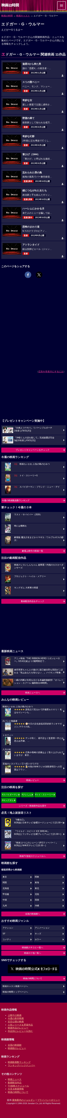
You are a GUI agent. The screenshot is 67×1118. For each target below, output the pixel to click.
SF (4, 934)
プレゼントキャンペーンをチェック (32, 450)
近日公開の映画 (16, 1021)
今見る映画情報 (16, 1089)
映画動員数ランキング (19, 1062)
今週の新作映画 (16, 1018)
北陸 (37, 894)
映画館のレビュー (17, 1048)
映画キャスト (23, 15)
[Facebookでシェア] (28, 275)
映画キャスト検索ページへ (15, 986)
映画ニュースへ (32, 692)
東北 (37, 888)
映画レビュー (32, 780)
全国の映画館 (14, 1045)
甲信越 (6, 894)
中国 (5, 900)
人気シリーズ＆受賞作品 (20, 1024)
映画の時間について (32, 978)
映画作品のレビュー (18, 1028)
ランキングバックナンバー (21, 1065)
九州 (5, 906)
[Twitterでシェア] (39, 275)
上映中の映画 (14, 1015)
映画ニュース (14, 1079)
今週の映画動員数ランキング (15, 500)
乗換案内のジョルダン (23, 1100)
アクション (8, 928)
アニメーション (42, 928)
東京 (5, 877)
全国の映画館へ (32, 914)
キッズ (38, 934)
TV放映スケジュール (18, 1086)
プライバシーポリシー (48, 1100)
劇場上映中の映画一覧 (32, 551)
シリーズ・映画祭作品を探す (32, 806)
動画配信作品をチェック (32, 601)
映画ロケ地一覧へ (32, 953)
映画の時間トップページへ (15, 992)
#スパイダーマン (10, 794)
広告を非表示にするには (50, 371)
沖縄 (37, 906)
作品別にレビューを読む (20, 1031)
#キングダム (8, 800)
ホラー (38, 939)
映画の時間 (7, 15)
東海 (37, 882)
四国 (37, 900)
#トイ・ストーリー (44, 794)
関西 (5, 882)
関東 (37, 877)
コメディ (7, 939)
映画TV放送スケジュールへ (33, 856)
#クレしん (26, 794)
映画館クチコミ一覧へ (32, 947)
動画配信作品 (14, 1082)
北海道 (6, 888)
